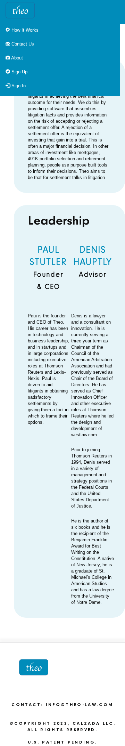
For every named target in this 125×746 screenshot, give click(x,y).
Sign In (18, 85)
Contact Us (22, 44)
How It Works (24, 30)
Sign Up (18, 71)
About (16, 57)
